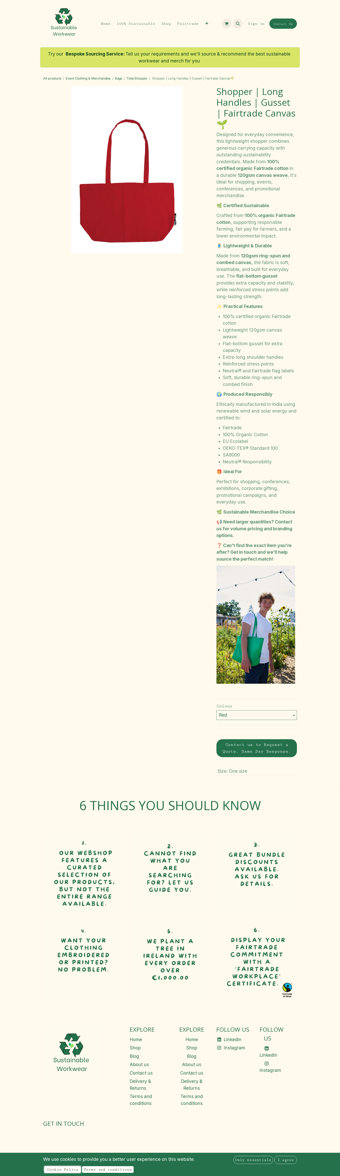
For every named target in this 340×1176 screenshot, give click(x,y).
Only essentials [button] (253, 1160)
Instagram (234, 1048)
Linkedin (232, 1039)
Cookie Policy (62, 1169)
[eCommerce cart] (226, 24)
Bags (118, 78)
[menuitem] (106, 23)
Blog (134, 1056)
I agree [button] (285, 1160)
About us (139, 1064)
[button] (238, 24)
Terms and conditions (108, 1169)
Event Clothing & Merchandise (88, 78)
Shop (135, 1048)
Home (136, 1039)
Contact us (141, 1073)
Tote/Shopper (137, 78)
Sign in (256, 23)
